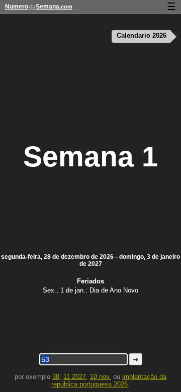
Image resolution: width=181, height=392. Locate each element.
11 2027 (74, 376)
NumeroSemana (38, 6)
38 (55, 376)
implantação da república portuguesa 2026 (108, 380)
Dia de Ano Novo (113, 290)
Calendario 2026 (141, 35)
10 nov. (100, 376)
